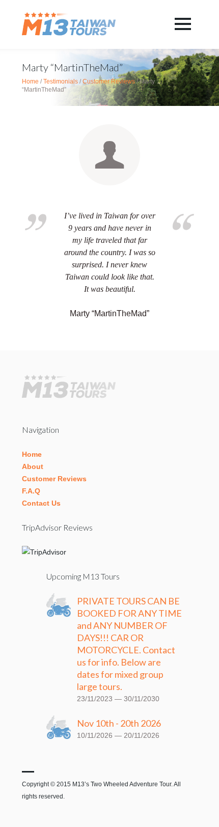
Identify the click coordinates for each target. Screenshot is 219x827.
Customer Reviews (109, 81)
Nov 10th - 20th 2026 (119, 723)
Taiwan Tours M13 (71, 24)
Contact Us (41, 503)
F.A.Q (31, 491)
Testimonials (60, 81)
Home (30, 81)
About (32, 466)
